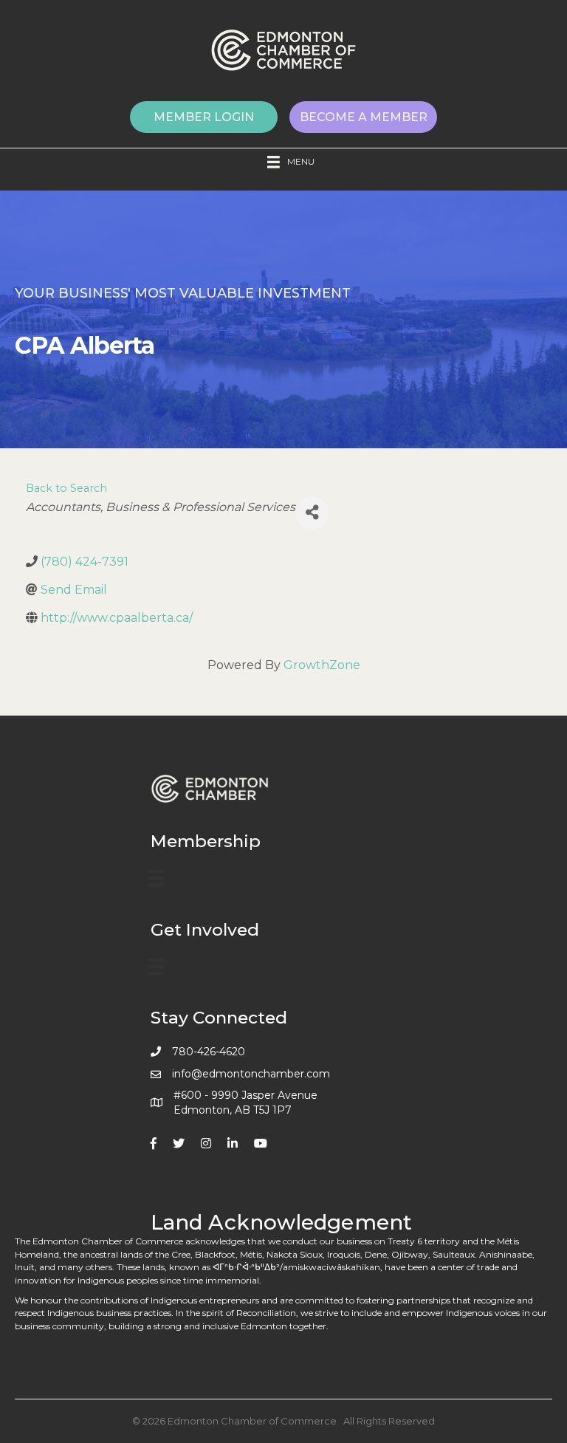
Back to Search (66, 488)
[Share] (312, 512)
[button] (204, 117)
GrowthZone (322, 665)
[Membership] (155, 878)
